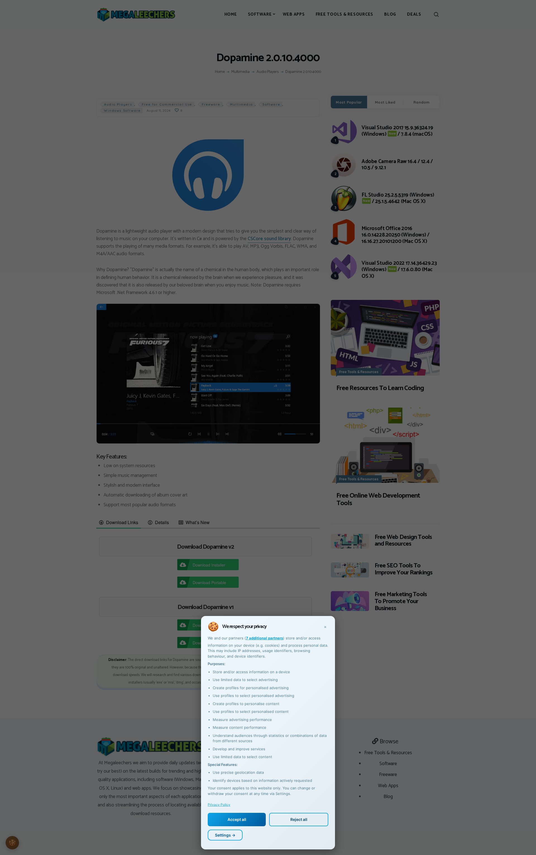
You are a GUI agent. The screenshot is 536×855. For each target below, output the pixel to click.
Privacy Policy (219, 805)
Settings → (225, 835)
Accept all (237, 819)
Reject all (298, 819)
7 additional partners (264, 638)
